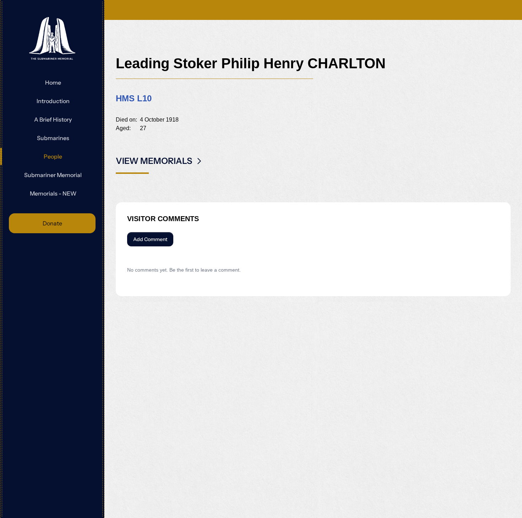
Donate (52, 223)
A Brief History (53, 119)
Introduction (53, 101)
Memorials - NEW (53, 193)
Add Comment (150, 239)
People (53, 156)
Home (53, 82)
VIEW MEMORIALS (154, 161)
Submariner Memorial (53, 174)
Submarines (53, 137)
